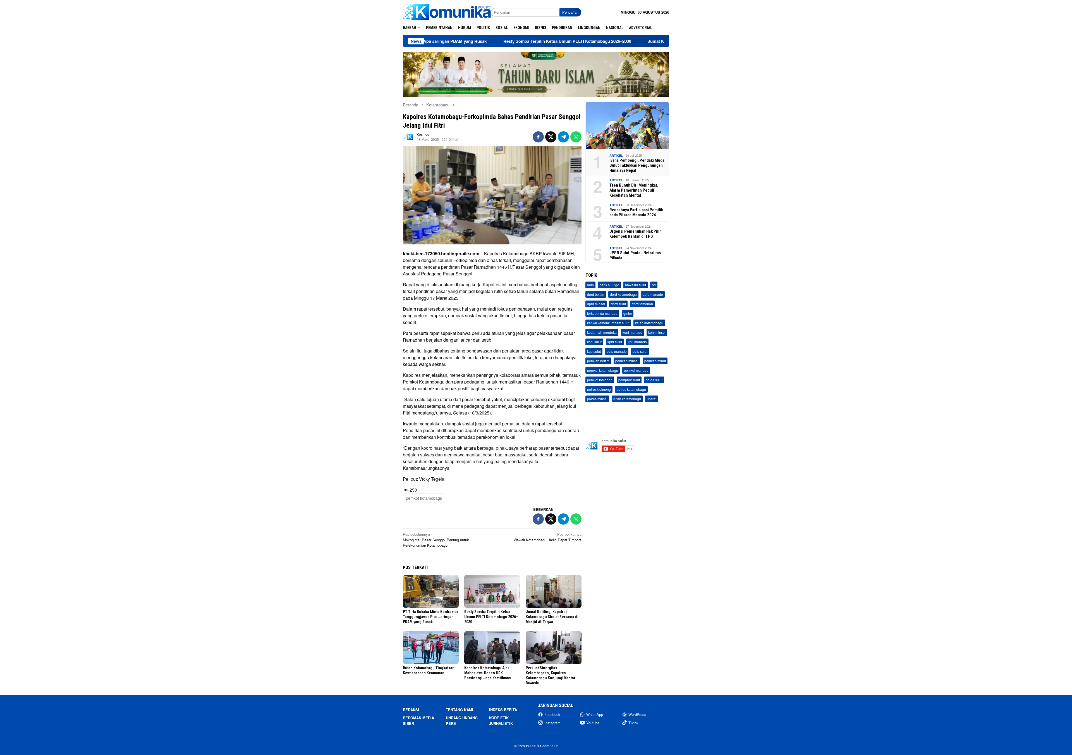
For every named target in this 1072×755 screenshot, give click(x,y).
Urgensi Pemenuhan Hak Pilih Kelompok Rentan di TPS (635, 234)
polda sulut (654, 380)
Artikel (616, 155)
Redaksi (411, 709)
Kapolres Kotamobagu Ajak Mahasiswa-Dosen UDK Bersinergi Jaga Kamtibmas (487, 673)
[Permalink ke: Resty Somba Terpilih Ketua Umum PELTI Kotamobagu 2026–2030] (492, 591)
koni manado (632, 332)
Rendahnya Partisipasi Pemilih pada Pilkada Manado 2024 (636, 212)
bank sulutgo (609, 285)
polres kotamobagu (631, 389)
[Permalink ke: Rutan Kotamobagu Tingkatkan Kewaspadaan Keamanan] (431, 647)
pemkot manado (636, 370)
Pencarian (570, 12)
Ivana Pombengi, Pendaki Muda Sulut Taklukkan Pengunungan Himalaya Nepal (636, 165)
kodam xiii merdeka (602, 332)
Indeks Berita (503, 709)
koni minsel (657, 332)
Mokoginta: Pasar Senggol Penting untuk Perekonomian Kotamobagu (436, 540)
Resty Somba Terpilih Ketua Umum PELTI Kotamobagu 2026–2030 (518, 41)
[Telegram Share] (563, 136)
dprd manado (653, 294)
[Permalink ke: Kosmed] (408, 136)
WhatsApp (594, 714)
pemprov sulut (629, 380)
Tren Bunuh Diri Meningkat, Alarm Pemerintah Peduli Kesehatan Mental (633, 190)
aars (590, 285)
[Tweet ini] (550, 136)
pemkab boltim (598, 361)
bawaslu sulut (635, 285)
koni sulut (594, 342)
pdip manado (617, 351)
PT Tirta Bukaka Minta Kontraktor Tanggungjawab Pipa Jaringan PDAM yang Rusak (430, 616)
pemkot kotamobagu (424, 498)
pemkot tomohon (599, 380)
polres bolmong (599, 389)
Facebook (552, 714)
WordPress (637, 714)
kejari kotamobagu (649, 323)
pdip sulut (640, 351)
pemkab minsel (626, 361)
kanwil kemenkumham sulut (608, 323)
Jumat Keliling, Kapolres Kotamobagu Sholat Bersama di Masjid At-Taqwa (552, 616)
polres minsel (597, 399)
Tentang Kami (459, 709)
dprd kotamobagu (623, 294)
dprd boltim (595, 294)
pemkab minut (655, 361)
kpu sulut (594, 351)
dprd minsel (596, 304)
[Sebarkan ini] (538, 136)
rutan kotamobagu (627, 399)
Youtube (592, 722)
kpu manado (637, 342)
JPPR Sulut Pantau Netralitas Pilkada (635, 255)
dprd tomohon (642, 304)
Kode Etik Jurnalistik (501, 720)
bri (654, 285)
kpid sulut (614, 342)
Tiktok (633, 722)
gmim (627, 313)
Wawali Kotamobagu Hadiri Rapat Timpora (548, 537)
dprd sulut (618, 304)
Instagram (552, 722)
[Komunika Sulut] (447, 11)
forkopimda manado (602, 313)
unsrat (651, 399)
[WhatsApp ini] (576, 136)
